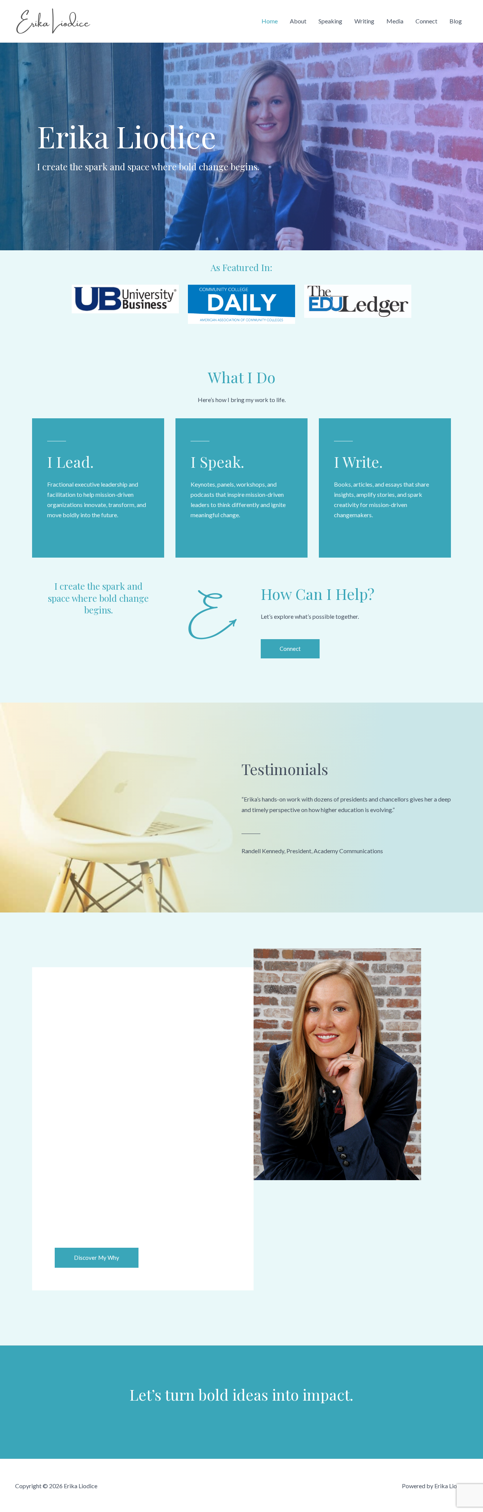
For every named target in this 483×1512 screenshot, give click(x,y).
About (298, 21)
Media (394, 21)
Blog (455, 21)
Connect (426, 21)
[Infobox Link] (98, 488)
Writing (364, 21)
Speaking (330, 21)
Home (269, 21)
